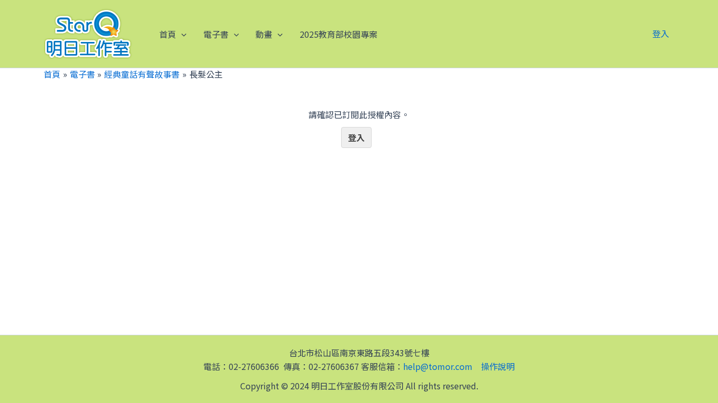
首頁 (167, 34)
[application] (181, 34)
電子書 (216, 34)
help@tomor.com (438, 366)
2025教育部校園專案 (338, 34)
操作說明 (498, 366)
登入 (660, 33)
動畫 (263, 34)
